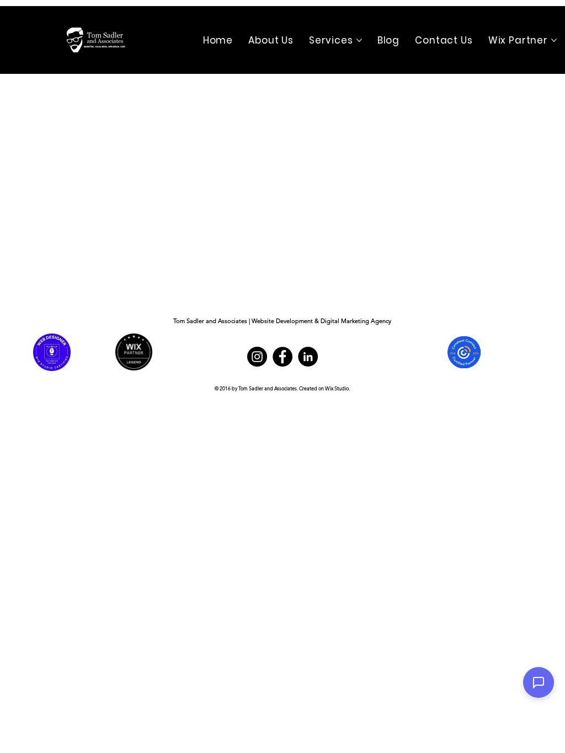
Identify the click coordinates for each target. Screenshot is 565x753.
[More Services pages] (359, 40)
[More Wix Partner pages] (554, 40)
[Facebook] (282, 357)
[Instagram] (257, 357)
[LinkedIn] (308, 357)
